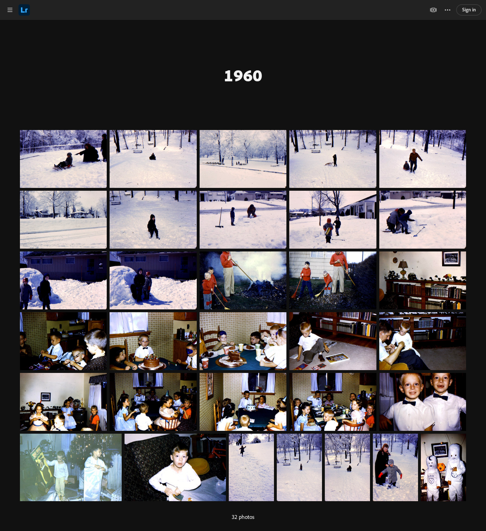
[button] (10, 10)
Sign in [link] (469, 9)
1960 (243, 75)
